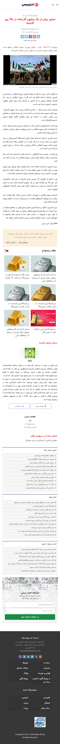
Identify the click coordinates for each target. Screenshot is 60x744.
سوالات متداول (22, 668)
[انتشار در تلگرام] (22, 36)
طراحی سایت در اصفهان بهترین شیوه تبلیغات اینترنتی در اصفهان (34, 502)
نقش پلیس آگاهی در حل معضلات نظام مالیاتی (39, 473)
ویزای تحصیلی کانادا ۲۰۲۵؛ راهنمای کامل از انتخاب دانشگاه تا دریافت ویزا (31, 564)
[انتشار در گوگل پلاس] (34, 36)
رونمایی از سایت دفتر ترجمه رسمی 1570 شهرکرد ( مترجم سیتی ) (34, 553)
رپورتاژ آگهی (23, 678)
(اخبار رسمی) (30, 47)
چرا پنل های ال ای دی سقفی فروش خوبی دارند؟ (39, 535)
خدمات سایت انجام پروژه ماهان (44, 513)
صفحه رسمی (40, 406)
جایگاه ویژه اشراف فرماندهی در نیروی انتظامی (39, 466)
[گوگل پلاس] (40, 656)
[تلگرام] (24, 656)
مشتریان (47, 668)
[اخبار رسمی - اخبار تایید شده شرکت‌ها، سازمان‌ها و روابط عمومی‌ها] (30, 4)
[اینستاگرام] (20, 656)
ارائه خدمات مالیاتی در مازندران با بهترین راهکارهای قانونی (36, 560)
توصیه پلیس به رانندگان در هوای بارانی (42, 463)
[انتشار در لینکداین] (38, 36)
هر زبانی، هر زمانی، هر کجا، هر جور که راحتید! (39, 520)
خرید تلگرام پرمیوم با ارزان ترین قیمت (42, 527)
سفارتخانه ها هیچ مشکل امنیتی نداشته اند (40, 481)
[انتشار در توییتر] (26, 36)
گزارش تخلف (11, 242)
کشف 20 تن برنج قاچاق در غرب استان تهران (40, 484)
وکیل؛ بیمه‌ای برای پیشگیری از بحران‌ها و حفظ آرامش (37, 571)
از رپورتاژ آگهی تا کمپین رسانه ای (41, 680)
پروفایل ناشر (23, 242)
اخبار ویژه (53, 497)
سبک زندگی (45, 708)
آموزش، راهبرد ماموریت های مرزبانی (42, 477)
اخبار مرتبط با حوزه (49, 544)
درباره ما (47, 662)
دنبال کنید (18, 406)
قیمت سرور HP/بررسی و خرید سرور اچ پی (41, 517)
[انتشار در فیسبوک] (30, 36)
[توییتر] (32, 656)
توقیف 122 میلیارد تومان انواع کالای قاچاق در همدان (37, 470)
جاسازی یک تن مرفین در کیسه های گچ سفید (40, 488)
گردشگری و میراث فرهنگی (35, 440)
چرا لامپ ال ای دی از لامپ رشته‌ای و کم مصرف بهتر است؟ (36, 531)
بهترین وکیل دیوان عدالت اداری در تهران (42, 567)
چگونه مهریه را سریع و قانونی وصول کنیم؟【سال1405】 (36, 556)
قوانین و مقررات (44, 673)
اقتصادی (46, 697)
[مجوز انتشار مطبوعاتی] (40, 722)
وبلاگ (26, 673)
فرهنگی (47, 703)
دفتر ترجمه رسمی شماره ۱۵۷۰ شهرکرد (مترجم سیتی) (37, 549)
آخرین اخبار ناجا (50, 450)
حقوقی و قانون (51, 440)
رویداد (25, 708)
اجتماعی (25, 697)
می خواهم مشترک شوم (30, 617)
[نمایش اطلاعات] (30, 427)
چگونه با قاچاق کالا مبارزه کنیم (44, 455)
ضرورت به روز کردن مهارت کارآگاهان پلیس (41, 459)
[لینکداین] (28, 656)
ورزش (26, 703)
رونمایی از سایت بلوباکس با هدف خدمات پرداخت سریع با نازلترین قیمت (31, 524)
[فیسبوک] (36, 656)
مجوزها (25, 662)
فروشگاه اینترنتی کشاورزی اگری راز (43, 506)
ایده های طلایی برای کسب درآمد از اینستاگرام (40, 509)
